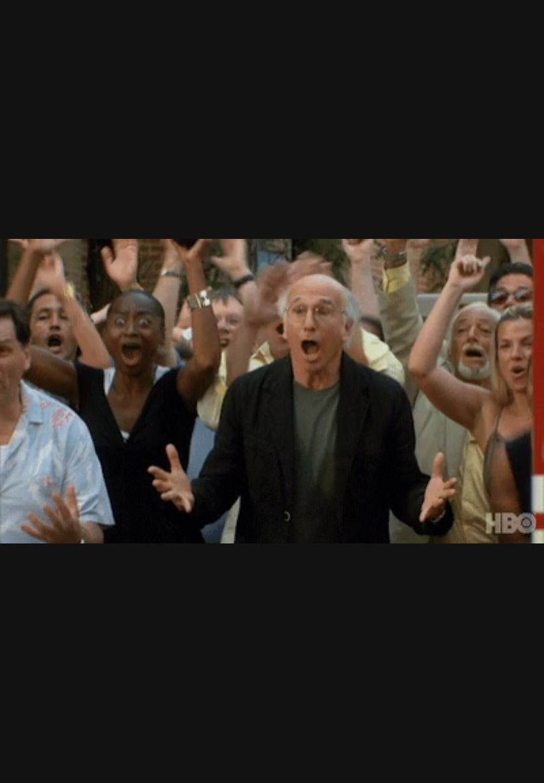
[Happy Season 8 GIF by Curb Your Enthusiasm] (272, 391)
